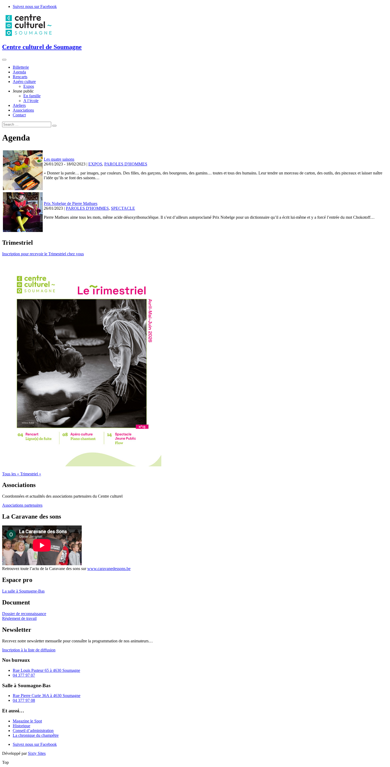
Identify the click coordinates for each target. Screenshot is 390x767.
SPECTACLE (123, 208)
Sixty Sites (37, 753)
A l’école (30, 100)
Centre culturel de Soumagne (42, 46)
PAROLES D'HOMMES (125, 164)
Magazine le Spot (27, 721)
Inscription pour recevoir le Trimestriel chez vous (43, 254)
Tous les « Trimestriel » (21, 474)
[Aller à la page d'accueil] (28, 35)
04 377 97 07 (24, 675)
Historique (21, 726)
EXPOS (95, 164)
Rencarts (20, 76)
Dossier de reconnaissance (24, 613)
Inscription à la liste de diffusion (28, 650)
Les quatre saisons (59, 159)
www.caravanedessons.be (109, 568)
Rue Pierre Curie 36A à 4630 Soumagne (46, 695)
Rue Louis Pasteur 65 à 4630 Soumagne (46, 670)
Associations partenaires (22, 505)
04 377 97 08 (24, 700)
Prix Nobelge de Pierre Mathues (70, 203)
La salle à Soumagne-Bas (23, 591)
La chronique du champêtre (36, 735)
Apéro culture (24, 81)
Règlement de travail (19, 618)
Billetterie (21, 67)
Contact (19, 115)
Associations (23, 110)
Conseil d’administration (33, 730)
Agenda (19, 72)
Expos (28, 86)
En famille (32, 96)
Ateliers (19, 105)
